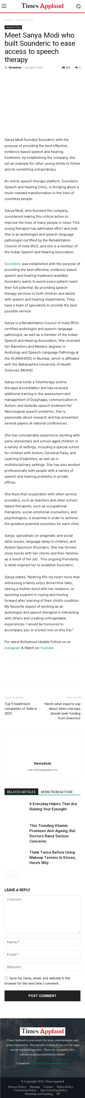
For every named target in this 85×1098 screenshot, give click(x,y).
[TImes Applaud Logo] (42, 6)
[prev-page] (7, 874)
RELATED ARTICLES (21, 792)
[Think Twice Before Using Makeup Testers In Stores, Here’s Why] (16, 857)
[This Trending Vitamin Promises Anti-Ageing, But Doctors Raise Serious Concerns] (16, 831)
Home (8, 20)
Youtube (46, 648)
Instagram (12, 648)
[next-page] (14, 874)
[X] (19, 77)
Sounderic (13, 264)
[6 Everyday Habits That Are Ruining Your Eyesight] (16, 809)
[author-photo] (42, 757)
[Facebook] (9, 77)
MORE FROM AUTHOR (57, 792)
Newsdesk (15, 67)
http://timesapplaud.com (42, 769)
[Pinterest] (29, 77)
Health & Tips (25, 20)
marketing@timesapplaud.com (50, 1063)
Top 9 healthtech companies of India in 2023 (21, 708)
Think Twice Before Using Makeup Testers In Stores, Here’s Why (52, 857)
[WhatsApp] (40, 77)
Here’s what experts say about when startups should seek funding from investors (62, 711)
